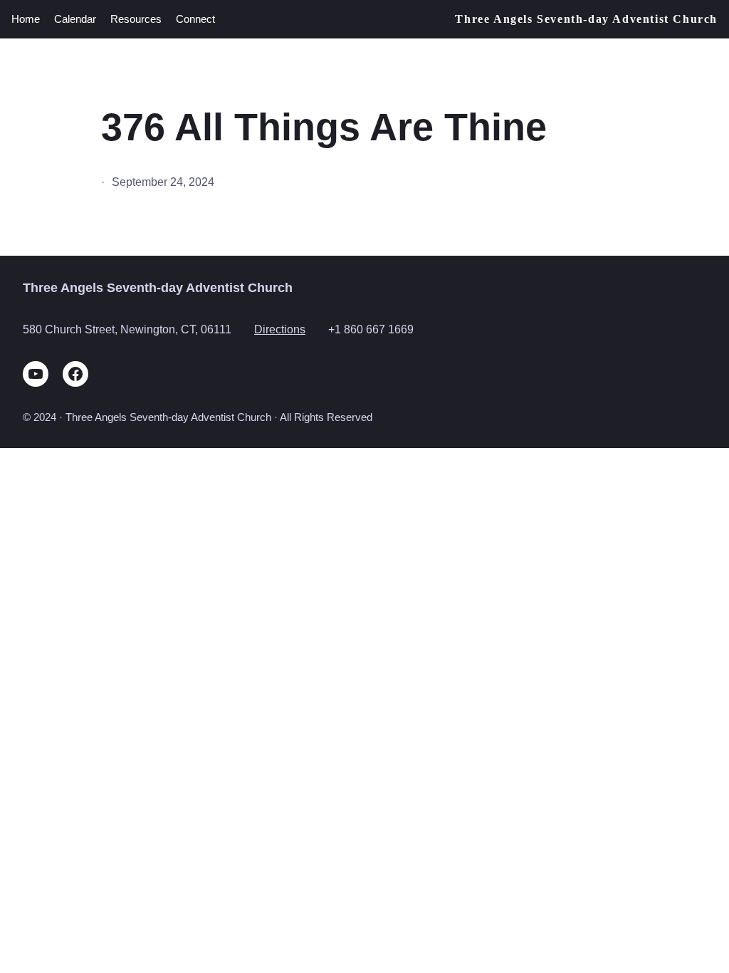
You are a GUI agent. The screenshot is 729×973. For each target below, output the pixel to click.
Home (25, 19)
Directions (279, 329)
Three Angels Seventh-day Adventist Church (586, 19)
